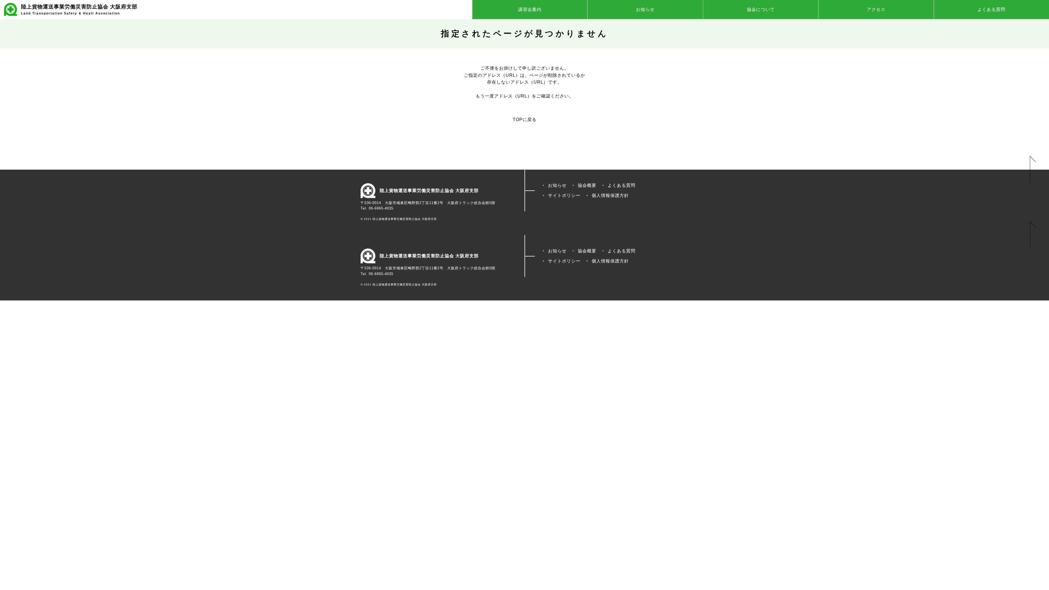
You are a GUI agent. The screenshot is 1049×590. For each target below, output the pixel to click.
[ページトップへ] (1032, 169)
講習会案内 (529, 9)
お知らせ (645, 9)
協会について (761, 9)
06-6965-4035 (381, 208)
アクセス (876, 9)
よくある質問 (991, 9)
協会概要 (587, 185)
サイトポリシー (564, 195)
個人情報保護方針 (610, 195)
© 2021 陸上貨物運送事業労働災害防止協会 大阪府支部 (399, 218)
